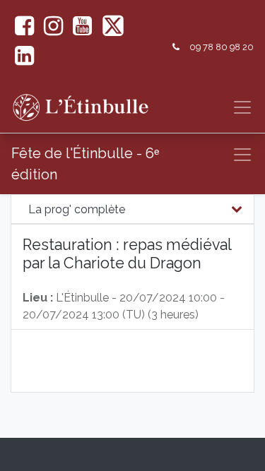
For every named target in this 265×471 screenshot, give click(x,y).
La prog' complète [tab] (76, 209)
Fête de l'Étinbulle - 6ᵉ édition (85, 164)
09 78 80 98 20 (221, 47)
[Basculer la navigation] (242, 155)
